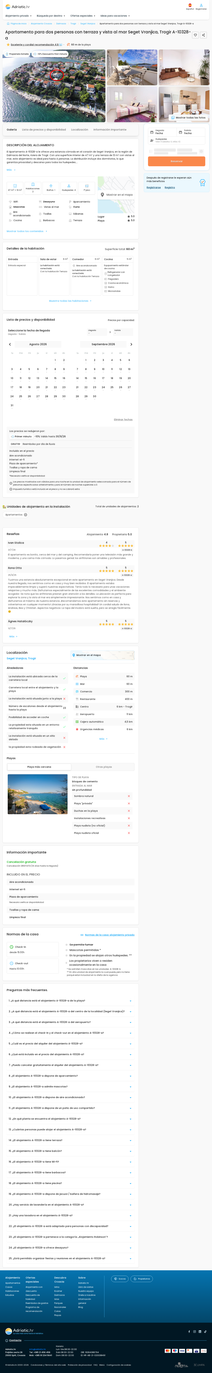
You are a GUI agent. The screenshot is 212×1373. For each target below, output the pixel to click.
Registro (170, 187)
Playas (57, 1315)
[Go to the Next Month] (131, 344)
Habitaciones (12, 1291)
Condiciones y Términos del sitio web (48, 1365)
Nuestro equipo (86, 1291)
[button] (54, 86)
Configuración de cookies (119, 1365)
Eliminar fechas (123, 419)
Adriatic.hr (83, 1283)
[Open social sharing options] (203, 35)
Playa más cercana (39, 767)
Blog (80, 1307)
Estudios (9, 1295)
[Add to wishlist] (195, 35)
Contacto (15, 1340)
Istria (56, 1287)
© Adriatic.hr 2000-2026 (17, 1365)
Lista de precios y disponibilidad (44, 130)
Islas (56, 1299)
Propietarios (144, 1278)
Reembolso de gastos (37, 1303)
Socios (122, 1278)
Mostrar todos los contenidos (25, 231)
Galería (12, 130)
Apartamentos (12, 1283)
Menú (102, 1365)
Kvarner (58, 1291)
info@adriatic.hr (37, 1349)
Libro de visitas (85, 1287)
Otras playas (104, 767)
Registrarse (154, 187)
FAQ (95, 1365)
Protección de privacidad (80, 1365)
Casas (8, 1287)
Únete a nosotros (87, 1295)
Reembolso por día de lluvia (39, 444)
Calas (57, 1311)
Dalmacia (59, 1295)
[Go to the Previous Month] (11, 344)
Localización (79, 130)
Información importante (110, 130)
